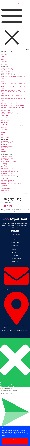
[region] (15, 436)
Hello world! (7, 205)
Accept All (15, 439)
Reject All (15, 443)
